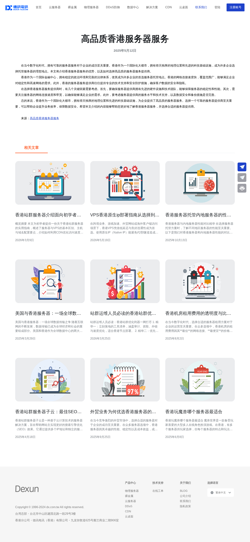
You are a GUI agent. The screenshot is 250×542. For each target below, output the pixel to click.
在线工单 (157, 490)
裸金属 (72, 7)
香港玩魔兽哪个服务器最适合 (193, 411)
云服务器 (55, 7)
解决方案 (152, 7)
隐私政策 (185, 506)
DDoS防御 (113, 7)
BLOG (184, 490)
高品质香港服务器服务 (44, 118)
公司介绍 (185, 495)
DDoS (128, 506)
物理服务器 (91, 7)
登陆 (217, 7)
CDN (168, 7)
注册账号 (235, 7)
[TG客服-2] (242, 177)
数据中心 (133, 7)
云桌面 (183, 7)
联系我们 (201, 7)
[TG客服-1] (242, 167)
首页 (39, 7)
